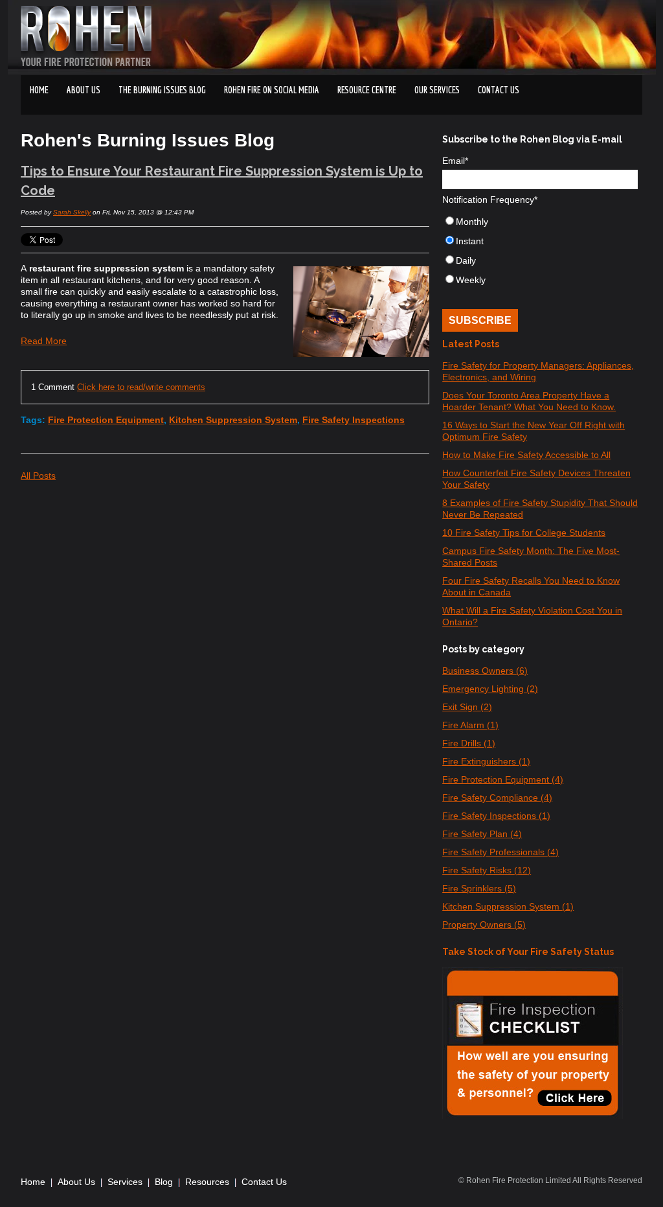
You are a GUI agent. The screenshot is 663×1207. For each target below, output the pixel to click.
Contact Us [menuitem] (264, 1182)
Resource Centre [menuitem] (366, 89)
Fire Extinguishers (486, 761)
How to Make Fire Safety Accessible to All (526, 455)
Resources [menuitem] (207, 1182)
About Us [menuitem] (83, 89)
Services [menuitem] (124, 1182)
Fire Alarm (470, 725)
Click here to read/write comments (141, 387)
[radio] (540, 224)
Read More (44, 341)
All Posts (38, 475)
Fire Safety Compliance (497, 797)
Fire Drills (468, 743)
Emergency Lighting (490, 689)
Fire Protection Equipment (106, 420)
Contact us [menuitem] (498, 89)
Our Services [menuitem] (437, 89)
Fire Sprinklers (479, 888)
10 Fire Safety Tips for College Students (523, 532)
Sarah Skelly (72, 212)
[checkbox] (540, 253)
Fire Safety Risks (486, 870)
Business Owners (485, 670)
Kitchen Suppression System (233, 420)
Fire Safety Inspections (353, 420)
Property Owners (484, 924)
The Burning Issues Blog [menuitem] (162, 89)
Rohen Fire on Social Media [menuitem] (271, 89)
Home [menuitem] (39, 89)
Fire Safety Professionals (500, 852)
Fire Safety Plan (482, 834)
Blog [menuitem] (164, 1182)
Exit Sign (467, 707)
